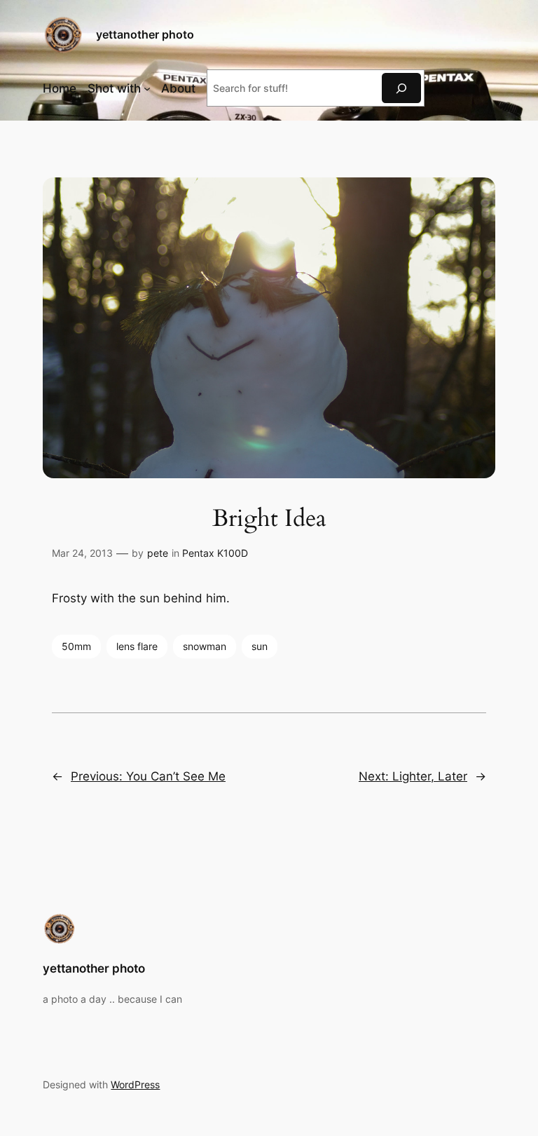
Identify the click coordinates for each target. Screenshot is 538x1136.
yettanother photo (145, 34)
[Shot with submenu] (147, 88)
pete (157, 553)
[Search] (401, 88)
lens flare (137, 646)
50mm (76, 646)
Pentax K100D (215, 553)
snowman (204, 646)
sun (259, 646)
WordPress (135, 1084)
